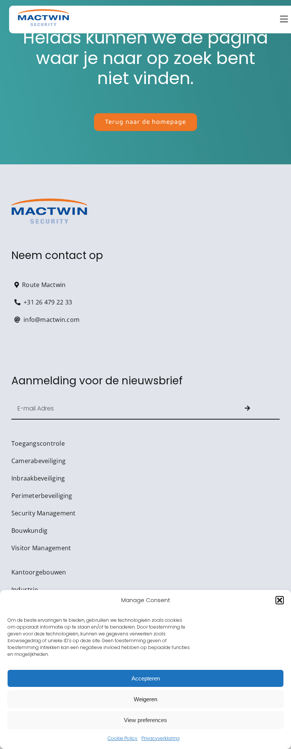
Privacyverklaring (160, 738)
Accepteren (145, 678)
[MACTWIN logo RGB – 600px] (43, 12)
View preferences (145, 720)
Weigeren (145, 699)
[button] (279, 600)
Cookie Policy (123, 738)
